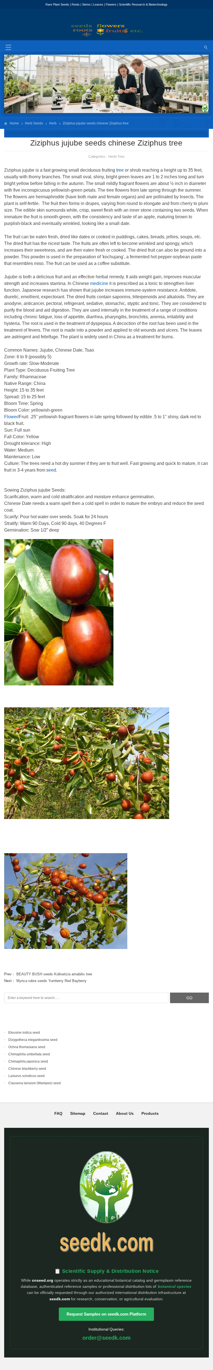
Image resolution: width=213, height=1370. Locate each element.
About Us (125, 1113)
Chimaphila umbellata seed (29, 1054)
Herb (53, 123)
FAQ (58, 1113)
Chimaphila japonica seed (28, 1061)
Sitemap (77, 1113)
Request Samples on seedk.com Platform (106, 1314)
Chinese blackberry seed (27, 1069)
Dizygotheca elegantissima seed (32, 1040)
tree (120, 170)
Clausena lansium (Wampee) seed (34, 1083)
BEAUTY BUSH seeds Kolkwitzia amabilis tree (54, 974)
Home (14, 123)
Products (150, 1113)
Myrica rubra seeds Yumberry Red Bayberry (51, 981)
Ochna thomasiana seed (26, 1047)
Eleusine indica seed (24, 1033)
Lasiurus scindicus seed (26, 1076)
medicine (99, 283)
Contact (100, 1113)
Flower (11, 416)
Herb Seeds (34, 123)
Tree (121, 157)
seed (51, 470)
